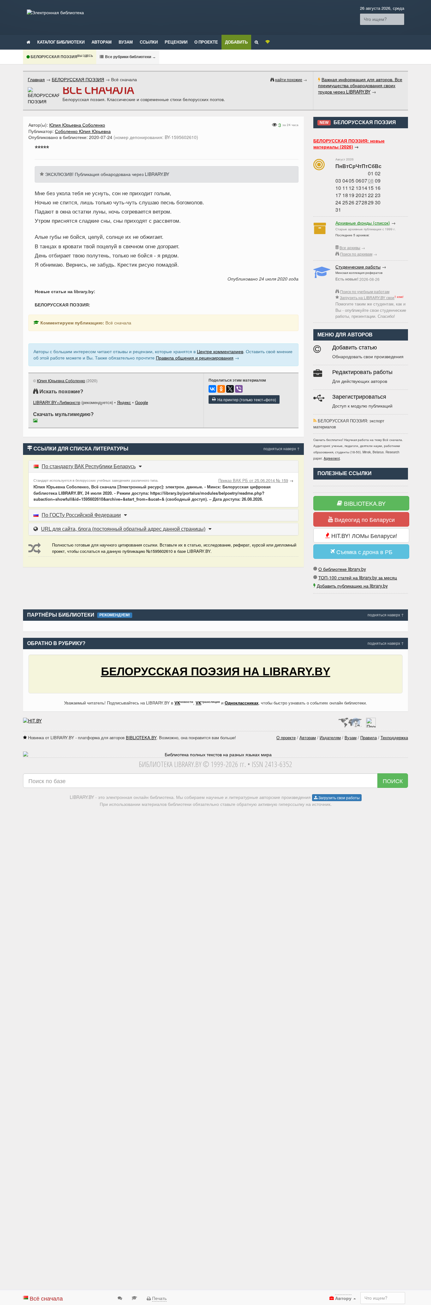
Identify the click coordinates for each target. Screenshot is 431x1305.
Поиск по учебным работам (364, 291)
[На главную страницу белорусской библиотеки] (215, 755)
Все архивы (349, 247)
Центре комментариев (220, 351)
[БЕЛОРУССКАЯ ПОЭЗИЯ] (43, 96)
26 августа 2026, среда (382, 8)
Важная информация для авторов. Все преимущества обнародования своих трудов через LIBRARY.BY (360, 85)
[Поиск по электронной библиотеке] (256, 42)
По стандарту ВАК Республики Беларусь (89, 466)
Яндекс (124, 402)
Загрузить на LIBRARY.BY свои (367, 297)
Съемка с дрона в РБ (364, 551)
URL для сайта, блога (123, 529)
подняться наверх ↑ (281, 448)
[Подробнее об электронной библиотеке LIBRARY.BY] (371, 720)
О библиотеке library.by (342, 569)
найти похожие (288, 79)
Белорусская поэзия (61, 57)
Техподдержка (394, 737)
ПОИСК (393, 780)
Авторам (102, 42)
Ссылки (149, 42)
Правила (368, 737)
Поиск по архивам (356, 254)
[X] (230, 389)
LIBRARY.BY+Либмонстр (56, 402)
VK (177, 703)
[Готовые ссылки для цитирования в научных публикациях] (134, 1297)
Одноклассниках (241, 703)
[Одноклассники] (221, 389)
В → (130, 57)
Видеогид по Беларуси (364, 519)
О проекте (206, 42)
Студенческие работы (358, 266)
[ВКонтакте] (212, 389)
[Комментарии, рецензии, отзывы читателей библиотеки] (120, 1297)
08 (371, 180)
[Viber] (239, 389)
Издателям (330, 737)
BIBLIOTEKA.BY (364, 503)
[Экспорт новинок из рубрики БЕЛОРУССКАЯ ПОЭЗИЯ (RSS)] (314, 421)
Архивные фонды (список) (362, 223)
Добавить (236, 42)
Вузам (126, 42)
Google (141, 402)
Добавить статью (354, 347)
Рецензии (176, 42)
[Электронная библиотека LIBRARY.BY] (55, 12)
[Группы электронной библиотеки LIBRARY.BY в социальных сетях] (268, 42)
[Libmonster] (350, 720)
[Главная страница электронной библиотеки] (28, 42)
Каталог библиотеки (61, 42)
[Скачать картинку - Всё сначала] (37, 422)
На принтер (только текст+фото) (246, 399)
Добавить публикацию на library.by (352, 586)
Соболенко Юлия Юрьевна (83, 131)
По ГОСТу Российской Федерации (81, 515)
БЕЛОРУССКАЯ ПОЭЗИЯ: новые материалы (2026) (349, 143)
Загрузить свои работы (338, 797)
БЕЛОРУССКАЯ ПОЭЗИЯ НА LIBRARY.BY (215, 671)
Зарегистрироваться (359, 397)
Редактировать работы (362, 372)
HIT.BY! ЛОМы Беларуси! (363, 535)
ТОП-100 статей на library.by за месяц (357, 577)
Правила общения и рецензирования (194, 357)
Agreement (332, 458)
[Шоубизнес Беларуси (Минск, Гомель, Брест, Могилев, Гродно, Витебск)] (32, 720)
